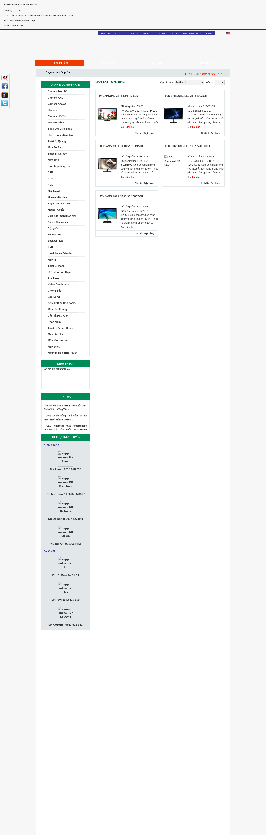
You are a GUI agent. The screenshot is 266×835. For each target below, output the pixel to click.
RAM (50, 178)
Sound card (54, 234)
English (222, 33)
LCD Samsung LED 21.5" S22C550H (121, 196)
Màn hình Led (56, 334)
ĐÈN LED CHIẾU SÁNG (62, 303)
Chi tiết (138, 133)
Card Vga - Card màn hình (62, 216)
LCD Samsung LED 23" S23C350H (186, 95)
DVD (50, 247)
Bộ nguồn (53, 228)
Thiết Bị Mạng (56, 265)
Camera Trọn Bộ (57, 91)
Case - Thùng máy (58, 222)
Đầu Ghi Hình (56, 122)
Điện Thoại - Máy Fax (60, 135)
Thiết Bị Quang (57, 141)
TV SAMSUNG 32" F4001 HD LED (118, 95)
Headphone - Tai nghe (60, 253)
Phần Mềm (54, 321)
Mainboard (54, 191)
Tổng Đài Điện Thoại (60, 128)
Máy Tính (53, 159)
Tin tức (135, 33)
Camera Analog (57, 103)
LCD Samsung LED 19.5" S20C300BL (188, 146)
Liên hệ (209, 33)
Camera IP (54, 110)
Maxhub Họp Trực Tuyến (62, 352)
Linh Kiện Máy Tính (59, 166)
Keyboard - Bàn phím (59, 203)
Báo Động (54, 297)
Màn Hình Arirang (58, 340)
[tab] (65, 91)
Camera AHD (55, 97)
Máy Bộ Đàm (55, 147)
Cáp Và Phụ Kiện (58, 315)
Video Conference (58, 284)
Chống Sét (54, 290)
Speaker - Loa (55, 241)
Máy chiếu (54, 346)
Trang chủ (105, 33)
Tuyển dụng (160, 33)
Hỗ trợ (175, 33)
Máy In (52, 259)
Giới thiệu (120, 33)
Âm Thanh (54, 278)
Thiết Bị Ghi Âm (57, 153)
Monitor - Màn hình (58, 197)
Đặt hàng (149, 133)
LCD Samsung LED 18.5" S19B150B (121, 146)
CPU (50, 172)
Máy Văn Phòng (57, 309)
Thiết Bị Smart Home (60, 328)
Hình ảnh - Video (192, 33)
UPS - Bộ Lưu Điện (59, 272)
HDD (50, 185)
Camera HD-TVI (57, 116)
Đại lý (146, 33)
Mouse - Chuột (56, 209)
